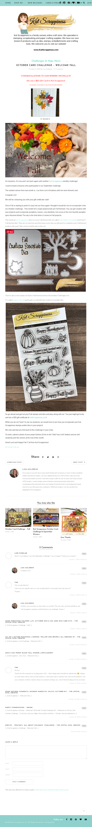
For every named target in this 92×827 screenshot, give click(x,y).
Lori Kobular (21, 553)
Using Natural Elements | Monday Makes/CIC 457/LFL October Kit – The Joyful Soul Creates (42, 692)
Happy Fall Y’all (19, 300)
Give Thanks (66, 537)
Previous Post (15, 462)
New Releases (35, 3)
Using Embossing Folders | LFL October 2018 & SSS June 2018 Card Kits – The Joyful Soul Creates (41, 621)
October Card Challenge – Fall (17, 529)
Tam (16, 582)
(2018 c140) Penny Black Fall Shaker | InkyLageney (29, 653)
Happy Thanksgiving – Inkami (19, 707)
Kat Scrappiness (58, 81)
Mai (56, 822)
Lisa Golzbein (47, 69)
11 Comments (58, 69)
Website (7, 775)
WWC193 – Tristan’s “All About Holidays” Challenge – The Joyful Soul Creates (42, 725)
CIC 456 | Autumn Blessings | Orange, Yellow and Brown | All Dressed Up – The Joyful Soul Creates (42, 637)
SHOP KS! (18, 3)
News (57, 61)
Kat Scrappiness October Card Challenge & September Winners (45, 531)
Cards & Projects (55, 3)
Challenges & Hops (42, 61)
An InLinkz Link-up (12, 447)
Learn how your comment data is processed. (52, 790)
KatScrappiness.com (38, 417)
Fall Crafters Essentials (68, 220)
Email (7, 769)
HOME (8, 3)
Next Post (78, 462)
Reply (84, 553)
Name (7, 763)
